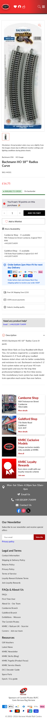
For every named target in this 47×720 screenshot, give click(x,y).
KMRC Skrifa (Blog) (10, 656)
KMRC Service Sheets (11, 665)
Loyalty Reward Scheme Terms (15, 578)
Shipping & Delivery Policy (13, 560)
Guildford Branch (9, 612)
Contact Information (10, 555)
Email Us (25, 494)
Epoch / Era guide (9, 679)
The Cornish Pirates (10, 622)
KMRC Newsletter (10, 651)
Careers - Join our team (12, 631)
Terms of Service (9, 573)
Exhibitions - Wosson (11, 617)
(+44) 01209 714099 (18, 324)
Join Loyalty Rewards (11, 583)
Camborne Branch (10, 608)
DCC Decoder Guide (11, 669)
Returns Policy (8, 564)
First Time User (8, 599)
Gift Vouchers (8, 642)
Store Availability (12, 229)
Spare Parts (7, 674)
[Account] (19, 6)
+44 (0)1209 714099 (25, 499)
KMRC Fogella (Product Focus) (15, 660)
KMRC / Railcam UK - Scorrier (15, 626)
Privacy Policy (8, 569)
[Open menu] (43, 6)
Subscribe (39, 537)
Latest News (7, 647)
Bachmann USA (8, 157)
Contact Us (25, 505)
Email (5, 324)
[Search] (39, 6)
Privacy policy (8, 541)
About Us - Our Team (11, 603)
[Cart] (24, 6)
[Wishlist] (15, 6)
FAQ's (4, 594)
